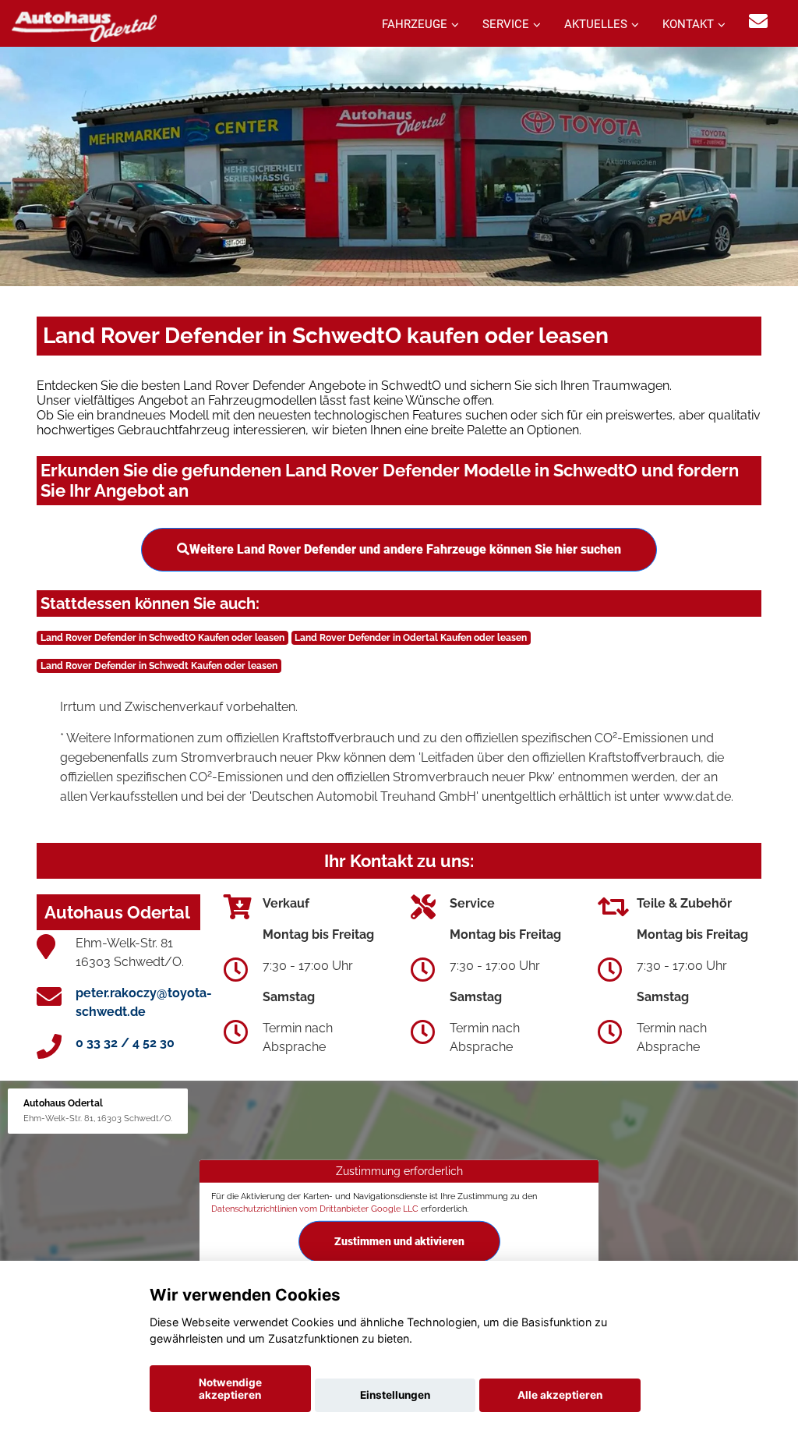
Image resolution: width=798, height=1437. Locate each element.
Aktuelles (595, 24)
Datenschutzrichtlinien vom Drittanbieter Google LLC (314, 1207)
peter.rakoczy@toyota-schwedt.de (144, 1002)
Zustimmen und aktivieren (399, 1241)
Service (505, 24)
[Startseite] (84, 25)
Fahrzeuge (414, 24)
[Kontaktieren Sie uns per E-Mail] (758, 21)
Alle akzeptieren (559, 1395)
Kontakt (688, 24)
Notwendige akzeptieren (230, 1388)
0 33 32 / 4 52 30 (125, 1042)
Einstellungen (395, 1395)
